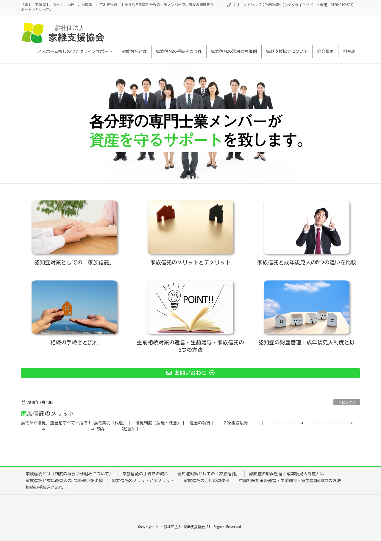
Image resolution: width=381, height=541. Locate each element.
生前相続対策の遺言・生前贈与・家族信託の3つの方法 (290, 481)
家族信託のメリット (47, 413)
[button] (183, 177)
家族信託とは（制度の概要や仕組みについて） (69, 474)
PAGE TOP (366, 519)
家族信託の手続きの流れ (145, 474)
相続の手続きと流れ (44, 487)
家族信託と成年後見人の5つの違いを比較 (64, 481)
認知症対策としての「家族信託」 (208, 474)
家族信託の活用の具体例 (206, 481)
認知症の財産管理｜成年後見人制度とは (286, 474)
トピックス (347, 402)
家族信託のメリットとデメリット (143, 481)
